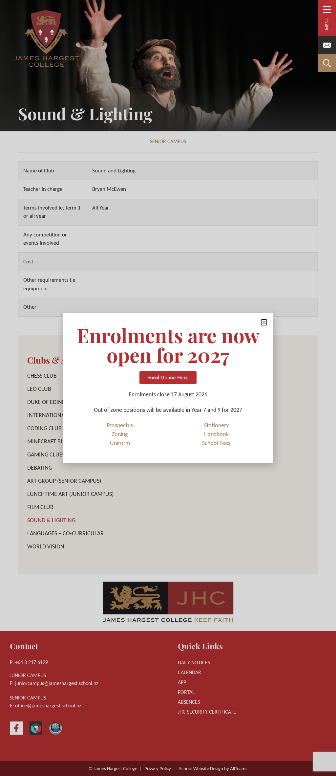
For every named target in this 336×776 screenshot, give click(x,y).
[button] (264, 322)
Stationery (216, 426)
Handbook (216, 435)
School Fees (216, 443)
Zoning (120, 435)
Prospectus (120, 426)
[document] (168, 388)
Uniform (120, 443)
